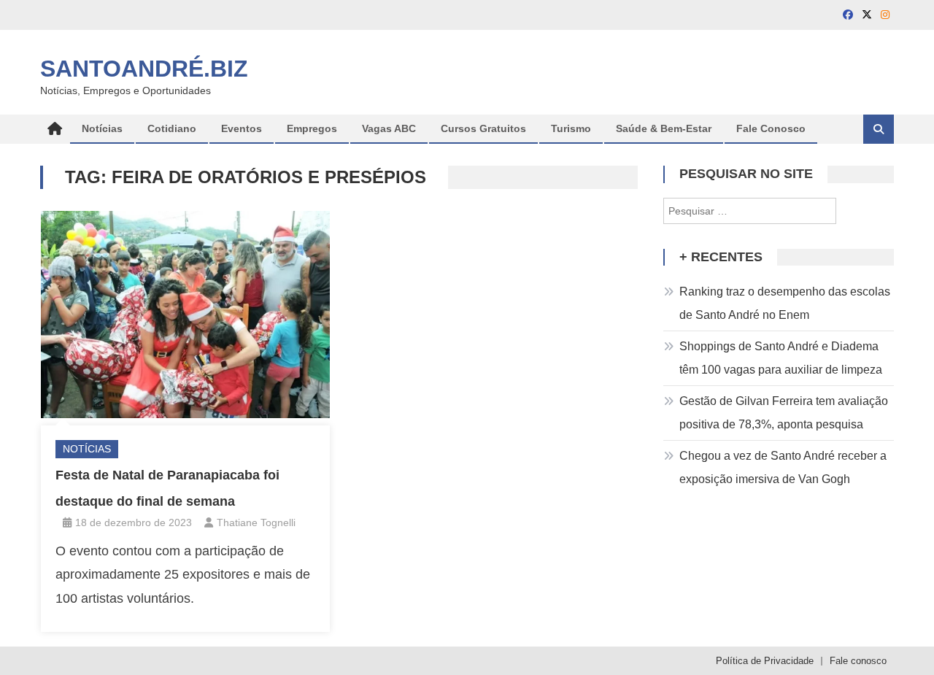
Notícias (102, 128)
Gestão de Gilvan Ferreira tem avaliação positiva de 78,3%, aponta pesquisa (783, 413)
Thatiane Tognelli (256, 522)
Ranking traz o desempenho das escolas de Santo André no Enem (784, 303)
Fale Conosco (771, 128)
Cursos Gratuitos (483, 128)
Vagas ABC (389, 128)
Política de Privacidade (765, 660)
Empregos (312, 128)
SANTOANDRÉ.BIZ (144, 68)
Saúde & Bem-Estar (663, 128)
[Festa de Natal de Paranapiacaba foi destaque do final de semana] (185, 314)
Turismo (571, 128)
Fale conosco (858, 660)
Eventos (241, 128)
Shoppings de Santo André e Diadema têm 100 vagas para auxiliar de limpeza (780, 358)
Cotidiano (171, 128)
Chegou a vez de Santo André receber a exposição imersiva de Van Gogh (783, 467)
